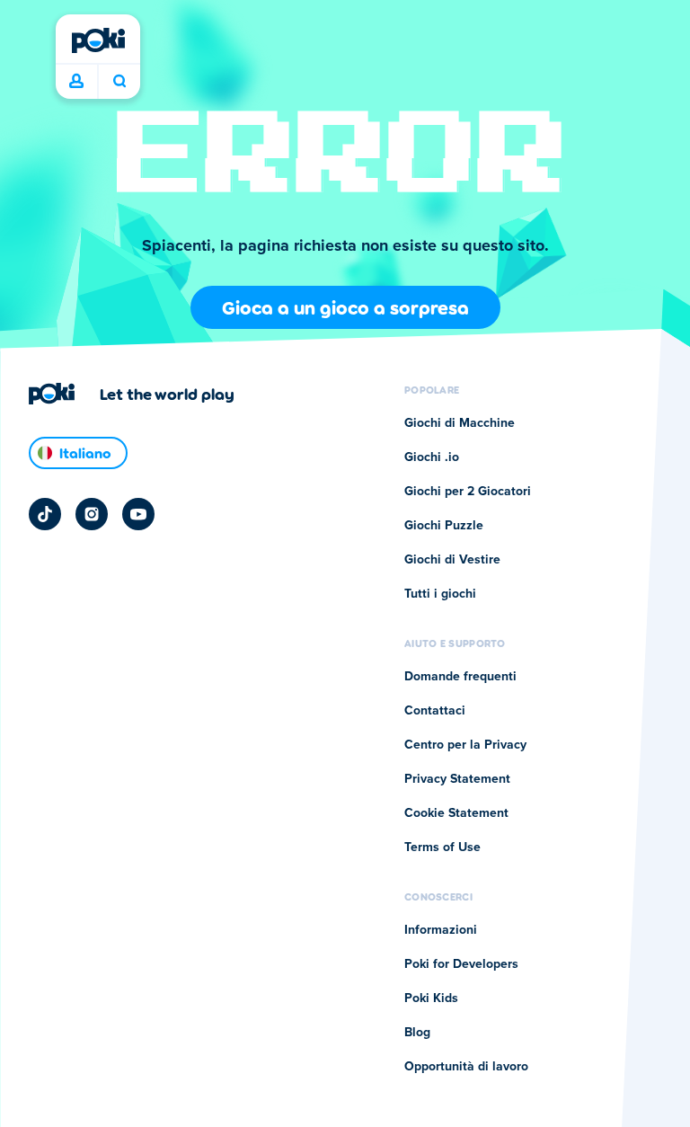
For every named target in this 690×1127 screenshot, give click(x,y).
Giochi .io (431, 457)
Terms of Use (442, 847)
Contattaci (434, 711)
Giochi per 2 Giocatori (467, 491)
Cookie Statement (456, 813)
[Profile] (76, 82)
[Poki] (98, 40)
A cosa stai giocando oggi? (119, 82)
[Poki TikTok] (45, 514)
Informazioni (440, 930)
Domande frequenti (460, 676)
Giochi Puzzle (443, 525)
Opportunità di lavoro (466, 1066)
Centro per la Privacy (465, 745)
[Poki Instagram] (91, 514)
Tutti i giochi (440, 594)
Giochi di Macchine (459, 423)
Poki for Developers (461, 964)
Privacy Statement (457, 779)
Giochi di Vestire (452, 560)
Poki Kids (431, 998)
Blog (417, 1032)
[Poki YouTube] (138, 514)
